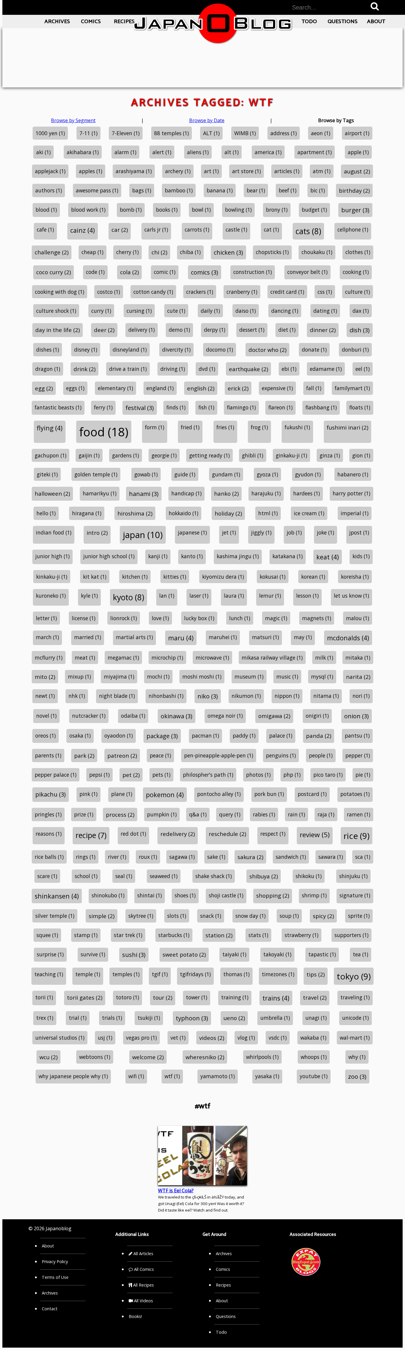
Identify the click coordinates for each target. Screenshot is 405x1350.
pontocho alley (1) (219, 793)
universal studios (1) (59, 1037)
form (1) (154, 427)
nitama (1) (326, 695)
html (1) (268, 513)
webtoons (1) (94, 1056)
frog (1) (259, 427)
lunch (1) (239, 618)
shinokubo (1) (108, 895)
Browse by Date (206, 120)
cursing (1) (139, 310)
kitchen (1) (135, 576)
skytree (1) (140, 915)
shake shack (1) (213, 876)
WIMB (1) (245, 133)
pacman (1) (205, 735)
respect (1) (273, 833)
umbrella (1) (275, 1017)
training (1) (234, 997)
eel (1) (362, 368)
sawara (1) (330, 856)
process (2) (120, 814)
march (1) (47, 637)
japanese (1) (192, 532)
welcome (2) (148, 1057)
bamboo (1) (179, 190)
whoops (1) (314, 1056)
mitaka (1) (357, 657)
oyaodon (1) (118, 735)
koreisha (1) (355, 576)
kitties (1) (174, 576)
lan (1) (166, 595)
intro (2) (97, 532)
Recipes (124, 21)
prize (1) (83, 814)
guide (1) (184, 474)
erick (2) (238, 388)
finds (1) (176, 407)
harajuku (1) (266, 493)
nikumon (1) (246, 695)
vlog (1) (246, 1037)
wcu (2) (48, 1057)
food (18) (103, 432)
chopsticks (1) (272, 252)
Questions (343, 21)
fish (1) (206, 407)
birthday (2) (354, 190)
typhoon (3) (192, 1018)
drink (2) (84, 369)
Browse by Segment (73, 120)
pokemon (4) (165, 794)
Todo (309, 21)
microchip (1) (167, 657)
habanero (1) (352, 474)
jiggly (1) (261, 532)
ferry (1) (103, 407)
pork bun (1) (269, 793)
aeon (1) (320, 133)
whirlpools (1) (262, 1056)
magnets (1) (316, 618)
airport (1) (357, 133)
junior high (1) (52, 556)
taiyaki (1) (234, 954)
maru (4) (181, 637)
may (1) (303, 637)
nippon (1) (287, 695)
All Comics (143, 1269)
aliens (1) (198, 152)
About (376, 21)
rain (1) (296, 814)
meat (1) (85, 657)
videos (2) (211, 1037)
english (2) (200, 388)
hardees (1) (306, 493)
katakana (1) (287, 556)
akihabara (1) (83, 152)
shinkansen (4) (57, 896)
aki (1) (43, 152)
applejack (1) (50, 171)
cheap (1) (92, 252)
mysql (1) (322, 676)
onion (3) (356, 716)
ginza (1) (330, 455)
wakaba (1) (313, 1037)
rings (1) (85, 856)
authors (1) (48, 190)
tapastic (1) (322, 954)
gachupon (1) (50, 455)
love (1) (160, 618)
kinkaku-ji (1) (51, 576)
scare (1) (47, 876)
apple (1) (358, 152)
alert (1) (161, 152)
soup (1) (289, 915)
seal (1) (123, 876)
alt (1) (231, 152)
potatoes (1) (355, 793)
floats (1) (359, 407)
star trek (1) (128, 935)
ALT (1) (211, 133)
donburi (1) (355, 349)
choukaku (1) (317, 252)
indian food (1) (53, 532)
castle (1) (236, 229)
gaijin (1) (89, 455)
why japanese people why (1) (73, 1076)
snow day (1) (250, 915)
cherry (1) (127, 252)
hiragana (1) (86, 513)
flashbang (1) (321, 407)
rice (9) (356, 835)
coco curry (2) (53, 272)
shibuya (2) (263, 876)
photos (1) (258, 774)
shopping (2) (272, 895)
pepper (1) (357, 755)
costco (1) (108, 291)
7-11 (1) (88, 133)
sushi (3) (134, 955)
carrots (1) (197, 229)
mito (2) (45, 676)
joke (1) (325, 532)
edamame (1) (326, 368)
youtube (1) (314, 1076)
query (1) (229, 814)
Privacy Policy (55, 1261)
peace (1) (160, 755)
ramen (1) (358, 814)
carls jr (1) (156, 229)
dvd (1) (207, 368)
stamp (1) (86, 935)
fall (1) (313, 388)
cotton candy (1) (153, 291)
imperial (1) (355, 513)
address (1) (283, 133)
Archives (57, 21)
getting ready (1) (209, 455)
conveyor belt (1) (307, 271)
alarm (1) (125, 152)
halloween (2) (52, 493)
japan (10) (143, 535)
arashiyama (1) (134, 171)
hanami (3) (144, 494)
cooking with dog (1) (59, 291)
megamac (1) (123, 657)
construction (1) (252, 271)
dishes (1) (47, 349)
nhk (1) (76, 695)
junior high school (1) (109, 556)
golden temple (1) (95, 474)
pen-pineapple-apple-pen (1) (218, 755)
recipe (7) (91, 835)
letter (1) (46, 618)
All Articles (142, 1253)
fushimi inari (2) (347, 427)
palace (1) (280, 735)
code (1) (95, 271)
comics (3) (204, 272)
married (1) (87, 637)
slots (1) (176, 915)
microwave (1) (212, 657)
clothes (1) (357, 252)
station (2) (218, 935)
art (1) (211, 171)
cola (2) (129, 272)
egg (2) (44, 388)
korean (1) (313, 576)
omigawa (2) (274, 715)
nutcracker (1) (89, 715)
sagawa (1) (182, 856)
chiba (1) (190, 252)
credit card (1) (287, 291)
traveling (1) (355, 997)
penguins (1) (281, 755)
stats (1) (258, 935)
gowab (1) (146, 474)
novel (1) (46, 715)
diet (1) (287, 329)
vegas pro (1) (141, 1037)
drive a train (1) (128, 368)
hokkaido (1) (183, 513)
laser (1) (198, 595)
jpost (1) (359, 532)
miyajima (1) (119, 676)
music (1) (287, 676)
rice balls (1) (49, 856)
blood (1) (46, 209)
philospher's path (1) (208, 774)
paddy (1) (244, 735)
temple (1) (87, 974)
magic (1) (276, 618)
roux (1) (148, 856)
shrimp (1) (314, 895)
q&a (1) (198, 814)
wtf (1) (172, 1076)
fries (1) (225, 427)
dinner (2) (323, 329)
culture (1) (357, 291)
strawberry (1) (301, 935)
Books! (135, 1316)
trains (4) (275, 998)
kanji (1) (158, 556)
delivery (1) (141, 329)
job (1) (294, 532)
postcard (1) (312, 793)
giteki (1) (47, 474)
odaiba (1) (133, 715)
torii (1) (44, 997)
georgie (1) (164, 455)
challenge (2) (51, 252)
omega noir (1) (225, 715)
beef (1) (287, 190)
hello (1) (46, 513)
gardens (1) (125, 455)
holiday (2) (228, 513)
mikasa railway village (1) (272, 657)
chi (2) (159, 252)
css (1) (325, 291)
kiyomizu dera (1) (223, 576)
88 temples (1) (171, 133)
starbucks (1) (173, 935)
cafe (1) (45, 229)
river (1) (117, 856)
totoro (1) (127, 997)
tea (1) (360, 954)
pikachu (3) (50, 794)
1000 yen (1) (50, 133)
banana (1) (220, 190)
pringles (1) (48, 814)
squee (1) (47, 935)
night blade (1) (117, 695)
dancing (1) (284, 310)
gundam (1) (226, 474)
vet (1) (178, 1037)
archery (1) (178, 171)
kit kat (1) (94, 576)
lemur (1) (270, 595)
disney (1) (85, 349)
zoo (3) (357, 1077)
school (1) (86, 876)
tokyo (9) (354, 976)
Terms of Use (55, 1277)
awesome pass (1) (97, 190)
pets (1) (161, 774)
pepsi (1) (99, 774)
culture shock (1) (56, 310)
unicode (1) (355, 1017)
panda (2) (318, 735)
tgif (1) (160, 974)
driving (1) (172, 368)
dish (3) (360, 330)
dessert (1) (251, 329)
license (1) (83, 618)
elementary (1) (115, 388)
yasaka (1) (267, 1076)
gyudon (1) (308, 474)
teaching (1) (48, 974)
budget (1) (314, 209)
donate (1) (314, 349)
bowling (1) (238, 209)
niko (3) (207, 696)
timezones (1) (278, 974)
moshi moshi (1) (201, 676)
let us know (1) (351, 595)
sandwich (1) (291, 856)
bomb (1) (131, 209)
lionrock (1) (123, 618)
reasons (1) (49, 833)
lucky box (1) (199, 618)
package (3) (162, 736)
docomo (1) (219, 349)
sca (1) (362, 856)
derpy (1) (214, 329)
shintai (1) (149, 895)
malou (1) (357, 618)
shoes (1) (185, 895)
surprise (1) (50, 954)
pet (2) (131, 774)
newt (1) (45, 695)
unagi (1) (316, 1017)
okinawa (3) (176, 716)
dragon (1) (47, 368)
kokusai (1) (273, 576)
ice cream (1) (309, 513)
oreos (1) (45, 735)
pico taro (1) (328, 774)
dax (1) (361, 310)
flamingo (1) (241, 407)
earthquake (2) (248, 369)
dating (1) (325, 310)
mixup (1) (79, 676)
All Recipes (143, 1285)
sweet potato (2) (184, 954)
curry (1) (101, 310)
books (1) (167, 209)
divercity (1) (176, 349)
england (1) (160, 388)
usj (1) (105, 1037)
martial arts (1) (134, 637)
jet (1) (229, 532)
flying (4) (50, 428)
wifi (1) (136, 1076)
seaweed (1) (164, 876)
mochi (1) (158, 676)
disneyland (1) (130, 349)
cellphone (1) (352, 229)
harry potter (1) (351, 493)
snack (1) (210, 915)
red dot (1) (133, 833)
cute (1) (176, 310)
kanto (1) (192, 556)
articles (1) (286, 171)
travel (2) (314, 997)
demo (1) (179, 329)
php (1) (292, 774)
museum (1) (249, 676)
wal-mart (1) (355, 1037)
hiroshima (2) (134, 513)
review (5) (315, 834)
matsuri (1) (265, 637)
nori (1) (361, 695)
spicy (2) (323, 916)
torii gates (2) (84, 997)
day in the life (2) (57, 329)
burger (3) (355, 210)
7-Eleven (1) (126, 133)
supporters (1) (351, 935)
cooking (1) (356, 271)
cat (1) (271, 229)
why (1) (357, 1056)
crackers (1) (199, 291)
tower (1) (196, 997)
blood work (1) (88, 209)
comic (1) (165, 271)
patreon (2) (122, 755)
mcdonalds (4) (348, 637)
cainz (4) (82, 230)
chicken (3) (228, 252)
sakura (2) (250, 857)
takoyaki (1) (277, 954)
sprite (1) (359, 915)
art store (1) (246, 171)
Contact (50, 1308)
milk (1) (324, 657)
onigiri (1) (317, 715)
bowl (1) (201, 209)
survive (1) (93, 954)
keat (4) (327, 557)
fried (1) (190, 427)
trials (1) (112, 1017)
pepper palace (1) (55, 774)
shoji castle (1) (226, 895)
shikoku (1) (309, 876)
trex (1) (44, 1017)
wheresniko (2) (205, 1057)
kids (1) (361, 556)
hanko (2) (226, 493)
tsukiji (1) (149, 1017)
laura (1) (234, 595)
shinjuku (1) (353, 876)
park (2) (84, 755)
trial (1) (78, 1017)
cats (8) (308, 231)
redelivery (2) (177, 833)
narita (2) (358, 676)
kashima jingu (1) (238, 556)
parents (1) (48, 755)
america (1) (268, 152)
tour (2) (162, 997)
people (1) (321, 755)
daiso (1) (245, 310)
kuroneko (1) (51, 595)
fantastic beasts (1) (58, 407)
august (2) (357, 171)
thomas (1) (236, 974)
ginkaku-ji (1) (291, 455)
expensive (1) (277, 388)
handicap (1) (186, 493)
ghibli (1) (252, 455)
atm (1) (322, 171)
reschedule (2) (227, 833)
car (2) (119, 229)
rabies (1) (264, 814)
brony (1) (277, 209)
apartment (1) (314, 152)
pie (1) (362, 774)
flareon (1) (280, 407)
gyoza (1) (267, 474)
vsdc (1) (278, 1037)
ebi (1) (289, 368)
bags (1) (141, 190)
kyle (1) (89, 595)
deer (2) (104, 329)
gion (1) (361, 455)
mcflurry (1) (49, 657)
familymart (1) (352, 388)
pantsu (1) (357, 735)
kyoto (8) (128, 597)
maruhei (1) (223, 637)
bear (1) (256, 190)
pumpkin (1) (162, 814)
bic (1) (317, 190)
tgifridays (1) (195, 974)
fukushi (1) (297, 427)
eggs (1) (75, 388)
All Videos (143, 1300)
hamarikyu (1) (100, 493)
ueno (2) (234, 1018)
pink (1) (88, 793)
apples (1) (90, 171)
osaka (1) (80, 735)
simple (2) (101, 916)
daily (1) (210, 310)
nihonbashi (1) (166, 695)
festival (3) (139, 408)
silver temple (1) (54, 915)
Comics (91, 21)
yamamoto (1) (217, 1076)
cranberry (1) (242, 291)
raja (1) (326, 814)
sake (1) (216, 856)
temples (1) (126, 974)
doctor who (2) (267, 349)
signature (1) (354, 895)
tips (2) (316, 974)
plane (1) (121, 793)
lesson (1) (307, 595)
